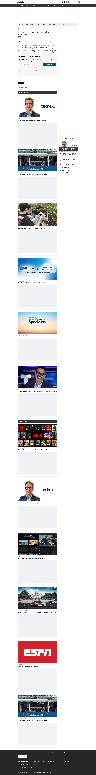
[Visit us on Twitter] (64, 2)
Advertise (65, 764)
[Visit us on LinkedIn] (66, 2)
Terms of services (34, 68)
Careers (35, 764)
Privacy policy (51, 761)
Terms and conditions (23, 761)
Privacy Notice (22, 69)
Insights (27, 5)
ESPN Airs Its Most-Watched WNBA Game (68, 171)
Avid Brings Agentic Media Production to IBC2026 (68, 160)
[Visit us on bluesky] (70, 2)
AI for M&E (62, 24)
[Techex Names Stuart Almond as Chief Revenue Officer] (68, 145)
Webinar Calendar (53, 24)
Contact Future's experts (38, 761)
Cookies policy (66, 761)
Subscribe (56, 5)
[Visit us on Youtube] (68, 2)
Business (20, 28)
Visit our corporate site (64, 752)
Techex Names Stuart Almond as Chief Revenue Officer (69, 149)
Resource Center (47, 5)
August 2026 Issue (30, 24)
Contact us (50, 764)
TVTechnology (26, 37)
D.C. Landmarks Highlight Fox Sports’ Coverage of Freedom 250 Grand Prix (69, 166)
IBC (39, 24)
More (62, 5)
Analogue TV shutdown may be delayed (34, 45)
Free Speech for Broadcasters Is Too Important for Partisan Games (69, 155)
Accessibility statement (23, 764)
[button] (77, 2)
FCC (44, 24)
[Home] (18, 5)
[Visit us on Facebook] (62, 2)
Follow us (47, 41)
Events (39, 5)
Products (34, 5)
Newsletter (55, 41)
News (22, 5)
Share (21, 41)
